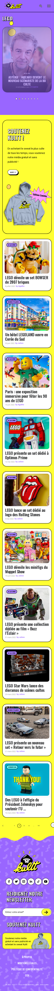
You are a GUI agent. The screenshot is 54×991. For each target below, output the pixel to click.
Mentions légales (27, 963)
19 (39, 825)
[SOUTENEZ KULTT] (27, 934)
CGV (27, 975)
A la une (11, 245)
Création (12, 767)
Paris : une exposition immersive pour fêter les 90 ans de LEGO (26, 396)
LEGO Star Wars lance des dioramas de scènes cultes (25, 688)
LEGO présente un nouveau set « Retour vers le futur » (25, 745)
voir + (13, 172)
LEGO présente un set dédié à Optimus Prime (26, 455)
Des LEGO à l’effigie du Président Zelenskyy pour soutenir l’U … (24, 804)
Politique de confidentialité (27, 969)
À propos (27, 957)
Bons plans (13, 302)
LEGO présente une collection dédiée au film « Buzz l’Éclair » (27, 628)
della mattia (44, 985)
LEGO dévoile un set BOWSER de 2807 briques (26, 280)
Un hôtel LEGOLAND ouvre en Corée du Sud (26, 337)
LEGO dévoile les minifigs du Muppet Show (26, 569)
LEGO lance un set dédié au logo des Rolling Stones (25, 512)
